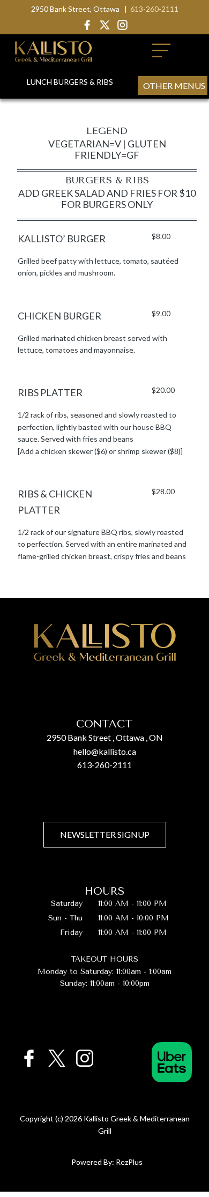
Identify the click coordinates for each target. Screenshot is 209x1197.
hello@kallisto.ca (104, 751)
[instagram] (122, 25)
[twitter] (105, 25)
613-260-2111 (154, 8)
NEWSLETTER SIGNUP (105, 834)
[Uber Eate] (170, 1058)
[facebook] (87, 25)
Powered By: (93, 1161)
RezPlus (129, 1161)
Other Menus (174, 85)
